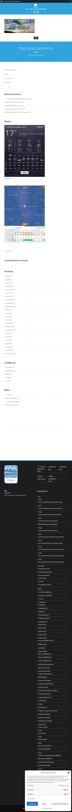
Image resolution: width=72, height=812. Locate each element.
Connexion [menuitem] (7, 1)
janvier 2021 (9, 350)
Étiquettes (42, 611)
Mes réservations (44, 615)
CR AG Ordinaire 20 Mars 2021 (48, 530)
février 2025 (9, 293)
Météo (41, 704)
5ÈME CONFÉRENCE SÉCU (14, 112)
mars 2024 (9, 320)
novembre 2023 (10, 330)
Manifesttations (10, 371)
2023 (40, 547)
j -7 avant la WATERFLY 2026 (14, 99)
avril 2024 (9, 316)
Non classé (9, 374)
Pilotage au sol (43, 707)
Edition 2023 (42, 631)
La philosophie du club (45, 572)
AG (40, 497)
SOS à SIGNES (43, 739)
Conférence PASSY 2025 (46, 684)
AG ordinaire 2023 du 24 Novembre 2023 (51, 549)
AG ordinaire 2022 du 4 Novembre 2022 (51, 543)
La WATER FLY (43, 622)
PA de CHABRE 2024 (45, 657)
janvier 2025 (9, 296)
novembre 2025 (10, 289)
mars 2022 (9, 343)
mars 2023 (9, 333)
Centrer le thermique (45, 680)
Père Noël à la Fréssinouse (46, 762)
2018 (40, 512)
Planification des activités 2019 (48, 524)
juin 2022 (8, 340)
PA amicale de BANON (45, 758)
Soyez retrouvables (44, 717)
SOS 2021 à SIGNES (44, 749)
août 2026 (9, 276)
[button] (68, 772)
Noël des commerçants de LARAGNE (50, 755)
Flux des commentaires (12, 401)
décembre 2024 (10, 300)
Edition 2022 (42, 628)
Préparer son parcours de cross (48, 711)
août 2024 (9, 310)
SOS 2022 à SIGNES (44, 765)
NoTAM (8, 377)
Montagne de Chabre (45, 584)
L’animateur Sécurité (45, 694)
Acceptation (32, 804)
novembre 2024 (10, 303)
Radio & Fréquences (45, 714)
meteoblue (7, 178)
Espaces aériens (43, 687)
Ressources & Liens (44, 668)
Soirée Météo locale (11, 109)
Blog (40, 589)
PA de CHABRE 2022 (45, 654)
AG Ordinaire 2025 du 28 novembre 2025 (51, 562)
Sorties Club (42, 724)
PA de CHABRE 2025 (45, 660)
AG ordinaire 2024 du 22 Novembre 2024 (51, 555)
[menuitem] (1, 1)
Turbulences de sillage (45, 721)
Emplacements (43, 608)
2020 (40, 528)
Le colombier (42, 578)
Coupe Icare (42, 733)
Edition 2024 (42, 634)
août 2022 (9, 337)
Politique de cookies (47, 808)
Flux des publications (12, 398)
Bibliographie (43, 677)
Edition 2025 (42, 638)
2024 (40, 553)
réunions (8, 381)
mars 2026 (9, 283)
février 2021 (9, 347)
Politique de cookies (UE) (46, 664)
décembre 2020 (10, 353)
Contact (41, 599)
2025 (40, 559)
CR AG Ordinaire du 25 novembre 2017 (50, 508)
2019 (40, 518)
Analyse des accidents (45, 674)
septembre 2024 (11, 306)
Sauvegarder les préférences (60, 804)
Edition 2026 (42, 644)
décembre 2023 (10, 326)
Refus (44, 804)
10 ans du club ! (43, 727)
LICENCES (42, 648)
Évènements (42, 602)
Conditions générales (45, 592)
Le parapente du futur (45, 697)
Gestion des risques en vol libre (48, 690)
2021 (40, 534)
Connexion (9, 395)
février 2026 (9, 286)
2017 (40, 505)
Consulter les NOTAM (45, 595)
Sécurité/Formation (44, 671)
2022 (40, 540)
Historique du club (44, 568)
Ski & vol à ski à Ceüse (45, 745)
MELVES (41, 581)
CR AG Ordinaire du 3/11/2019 (48, 521)
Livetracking (42, 700)
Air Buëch (41, 566)
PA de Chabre (43, 651)
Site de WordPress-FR (12, 405)
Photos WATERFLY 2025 (46, 640)
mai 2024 (8, 313)
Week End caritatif (44, 618)
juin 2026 (8, 279)
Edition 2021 (42, 624)
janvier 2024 (9, 323)
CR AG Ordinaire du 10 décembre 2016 (50, 502)
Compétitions (10, 367)
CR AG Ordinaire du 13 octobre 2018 (50, 514)
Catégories (42, 605)
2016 (40, 499)
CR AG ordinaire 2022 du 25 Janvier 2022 (51, 537)
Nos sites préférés (44, 575)
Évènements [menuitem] (16, 1)
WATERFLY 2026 (11, 102)
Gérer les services (32, 798)
